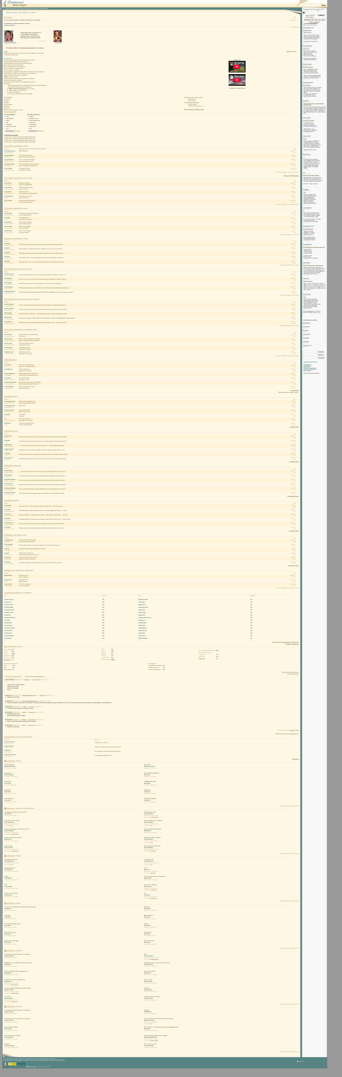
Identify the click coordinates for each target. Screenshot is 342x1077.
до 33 (312, 20)
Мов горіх (146, 988)
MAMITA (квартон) (23, 151)
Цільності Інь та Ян (33, 118)
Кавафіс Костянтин (143, 599)
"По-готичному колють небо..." (29, 695)
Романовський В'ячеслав (144, 617)
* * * (304, 157)
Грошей (31, 116)
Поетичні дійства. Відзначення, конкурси (155, 1035)
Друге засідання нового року (152, 846)
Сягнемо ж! (8, 996)
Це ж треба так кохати (150, 1044)
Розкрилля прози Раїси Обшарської (15, 979)
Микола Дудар (8, 278)
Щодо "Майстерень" (14, 1058)
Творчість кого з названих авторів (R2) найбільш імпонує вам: (20, 140)
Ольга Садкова (307, 117)
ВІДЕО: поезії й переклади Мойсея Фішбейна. (15, 75)
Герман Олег (8, 615)
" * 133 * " (7, 219)
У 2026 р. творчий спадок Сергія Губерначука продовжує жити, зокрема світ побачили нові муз (43, 309)
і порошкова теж (148, 859)
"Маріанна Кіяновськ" (9, 511)
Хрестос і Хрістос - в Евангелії (11, 70)
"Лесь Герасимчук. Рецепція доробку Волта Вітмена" (107, 751)
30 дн (318, 311)
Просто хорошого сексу (34, 120)
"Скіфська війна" (8, 585)
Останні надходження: (308, 311)
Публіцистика (29, 8)
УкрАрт (322, 9)
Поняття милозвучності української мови (14, 66)
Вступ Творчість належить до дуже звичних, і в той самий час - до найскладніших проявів (41, 493)
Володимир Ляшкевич (10, 479)
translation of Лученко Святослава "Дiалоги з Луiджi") (32, 548)
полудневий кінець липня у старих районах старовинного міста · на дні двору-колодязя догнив (43, 454)
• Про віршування (307, 365)
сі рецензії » (295, 759)
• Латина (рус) (306, 366)
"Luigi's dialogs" (8, 550)
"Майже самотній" (9, 450)
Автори (6, 8)
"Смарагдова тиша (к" (9, 403)
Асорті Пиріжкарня (9, 679)
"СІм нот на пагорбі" (150, 971)
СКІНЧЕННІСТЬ (9, 798)
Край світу (147, 907)
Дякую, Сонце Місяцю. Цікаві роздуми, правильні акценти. (21, 721)
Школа (314, 9)
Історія (323, 19)
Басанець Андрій (9, 607)
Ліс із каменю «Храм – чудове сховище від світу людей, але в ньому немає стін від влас (41, 257)
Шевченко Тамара (9, 989)
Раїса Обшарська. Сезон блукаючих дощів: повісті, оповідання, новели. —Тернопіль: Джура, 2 (42, 322)
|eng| (46, 8)
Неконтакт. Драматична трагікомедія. (154, 876)
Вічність (323, 20)
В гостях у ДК (191, 100)
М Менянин (306, 278)
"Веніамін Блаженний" (9, 340)
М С (41, 701)
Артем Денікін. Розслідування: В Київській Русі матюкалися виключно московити (24, 71)
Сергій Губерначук (9, 304)
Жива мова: (7, 83)
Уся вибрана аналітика (293, 496)
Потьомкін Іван (8, 633)
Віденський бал (148, 915)
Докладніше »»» (8, 660)
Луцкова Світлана (9, 599)
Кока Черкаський (307, 244)
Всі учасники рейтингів (284, 642)
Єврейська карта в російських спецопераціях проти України (19, 78)
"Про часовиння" (8, 165)
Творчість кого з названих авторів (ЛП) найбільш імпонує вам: (20, 142)
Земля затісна (32, 126)
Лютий (304, 138)
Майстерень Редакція (9, 25)
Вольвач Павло (8, 630)
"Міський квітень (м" (9, 407)
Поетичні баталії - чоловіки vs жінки (14, 68)
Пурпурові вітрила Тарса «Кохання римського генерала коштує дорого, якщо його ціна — (41, 253)
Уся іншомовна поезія (293, 565)
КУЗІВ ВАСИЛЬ (8, 878)
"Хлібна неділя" (8, 476)
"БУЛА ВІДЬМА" (8, 375)
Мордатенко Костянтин (10, 754)
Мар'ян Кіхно (8, 423)
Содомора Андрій (9, 635)
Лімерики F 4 (306, 48)
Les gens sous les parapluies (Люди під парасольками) (20, 907)
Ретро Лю (7, 548)
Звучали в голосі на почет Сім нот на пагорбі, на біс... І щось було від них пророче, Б (40, 283)
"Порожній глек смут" (9, 193)
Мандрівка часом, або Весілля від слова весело (18, 962)
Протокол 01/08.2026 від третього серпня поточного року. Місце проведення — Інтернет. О (42, 274)
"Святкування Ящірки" (10, 420)
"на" (5, 366)
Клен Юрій (7, 620)
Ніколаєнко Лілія (9, 604)
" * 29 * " (6, 416)
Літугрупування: (152, 663)
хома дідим (306, 189)
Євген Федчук (306, 262)
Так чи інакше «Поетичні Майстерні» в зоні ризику (158, 1018)
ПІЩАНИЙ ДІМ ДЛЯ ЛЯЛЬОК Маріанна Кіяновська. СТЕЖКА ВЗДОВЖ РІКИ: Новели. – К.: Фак (42, 510)
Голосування (306, 9)
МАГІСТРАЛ (22, 405)
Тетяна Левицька (9, 287)
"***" (5, 202)
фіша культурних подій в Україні (288, 392)
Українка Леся (58, 42)
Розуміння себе (33, 124)
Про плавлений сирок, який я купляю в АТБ (314, 247)
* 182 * (304, 192)
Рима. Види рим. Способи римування (13, 65)
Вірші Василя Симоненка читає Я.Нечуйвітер (19, 87)
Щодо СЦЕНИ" (47, 1058)
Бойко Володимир (143, 638)
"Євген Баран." (8, 507)
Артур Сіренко (8, 183)
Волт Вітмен (8, 557)
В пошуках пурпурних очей (12, 923)
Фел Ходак (305, 330)
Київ (5, 667)
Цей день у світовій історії (11, 55)
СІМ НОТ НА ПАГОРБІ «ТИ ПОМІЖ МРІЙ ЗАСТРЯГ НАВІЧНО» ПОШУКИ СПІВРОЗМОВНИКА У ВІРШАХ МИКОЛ (47, 318)
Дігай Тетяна (8, 964)
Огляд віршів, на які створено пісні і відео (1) (157, 962)
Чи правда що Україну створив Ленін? (16, 812)
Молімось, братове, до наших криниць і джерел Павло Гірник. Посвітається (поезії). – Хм (41, 528)
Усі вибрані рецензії (294, 531)
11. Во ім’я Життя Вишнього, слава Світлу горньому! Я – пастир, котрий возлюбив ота (41, 445)
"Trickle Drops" (8, 559)
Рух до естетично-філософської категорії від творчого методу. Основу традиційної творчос (42, 480)
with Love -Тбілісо (30, 88)
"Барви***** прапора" (9, 249)
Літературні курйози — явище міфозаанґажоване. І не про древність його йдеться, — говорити (43, 515)
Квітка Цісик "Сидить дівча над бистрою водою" (20, 93)
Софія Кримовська (15, 993)
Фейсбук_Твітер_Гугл (11, 126)
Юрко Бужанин (8, 222)
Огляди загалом (295, 27)
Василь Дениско (9, 457)
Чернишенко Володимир (10, 42)
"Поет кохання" (8, 288)
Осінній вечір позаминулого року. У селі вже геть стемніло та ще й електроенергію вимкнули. (42, 458)
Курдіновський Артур (10, 766)
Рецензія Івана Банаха (11, 1027)
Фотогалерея (307, 19)
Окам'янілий (147, 932)
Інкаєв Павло (147, 774)
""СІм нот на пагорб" (9, 319)
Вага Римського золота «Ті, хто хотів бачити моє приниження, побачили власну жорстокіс (41, 262)
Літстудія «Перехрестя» (154, 669)
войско (6, 876)
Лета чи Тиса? (148, 979)
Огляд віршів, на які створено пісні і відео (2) (18, 954)
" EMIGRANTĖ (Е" (9, 546)
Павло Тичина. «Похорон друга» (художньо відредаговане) (161, 1027)
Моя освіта (147, 764)
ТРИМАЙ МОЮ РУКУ (150, 781)
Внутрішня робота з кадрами (152, 837)
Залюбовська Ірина (143, 607)
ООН (7, 116)
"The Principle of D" (9, 489)
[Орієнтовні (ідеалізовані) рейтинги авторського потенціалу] (5, 597)
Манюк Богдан (8, 622)
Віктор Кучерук (306, 154)
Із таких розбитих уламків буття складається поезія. (20, 708)
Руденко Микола (142, 630)
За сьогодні (292, 730)
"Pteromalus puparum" (9, 161)
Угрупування (307, 20)
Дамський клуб (192, 99)
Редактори (275, 642)
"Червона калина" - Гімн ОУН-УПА (17, 90)
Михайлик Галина (9, 612)
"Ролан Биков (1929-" (9, 349)
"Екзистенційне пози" (9, 494)
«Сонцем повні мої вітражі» (152, 996)
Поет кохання (8, 846)
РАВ (6, 885)
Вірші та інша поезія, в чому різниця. (27, 148)
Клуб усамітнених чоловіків (192, 102)
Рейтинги (35, 8)
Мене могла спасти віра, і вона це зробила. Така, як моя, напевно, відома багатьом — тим (41, 450)
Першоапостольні (10, 868)
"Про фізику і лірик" (9, 515)
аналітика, (24, 12)
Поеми (11, 8)
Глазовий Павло (142, 622)
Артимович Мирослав (10, 617)
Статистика (42, 8)
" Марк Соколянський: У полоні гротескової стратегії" (107, 747)
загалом (297, 172)
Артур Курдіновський (308, 27)
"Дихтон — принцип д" (10, 481)
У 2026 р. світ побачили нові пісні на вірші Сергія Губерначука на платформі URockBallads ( (42, 305)
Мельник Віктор (8, 625)
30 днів (292, 172)
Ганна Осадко (8, 364)
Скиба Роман (141, 602)
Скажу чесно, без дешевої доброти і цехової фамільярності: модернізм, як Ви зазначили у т (42, 476)
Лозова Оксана (142, 612)
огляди (32, 12)
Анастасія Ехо (306, 326)
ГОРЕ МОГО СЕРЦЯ (150, 798)
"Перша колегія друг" (9, 275)
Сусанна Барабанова (10, 373)
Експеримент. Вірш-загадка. (13, 1035)
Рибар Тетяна (141, 609)
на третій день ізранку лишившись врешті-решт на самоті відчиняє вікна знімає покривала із (42, 441)
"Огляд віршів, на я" (9, 305)
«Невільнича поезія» (153, 667)
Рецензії (22, 8)
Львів (5, 665)
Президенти (9, 124)
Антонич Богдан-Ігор (10, 741)
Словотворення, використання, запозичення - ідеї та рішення (20, 73)
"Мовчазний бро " (8, 184)
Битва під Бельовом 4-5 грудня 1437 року (313, 265)
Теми (311, 9)
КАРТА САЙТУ (6, 1058)
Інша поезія (16, 8)
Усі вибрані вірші (294, 390)
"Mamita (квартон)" (9, 152)
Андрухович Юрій (9, 746)
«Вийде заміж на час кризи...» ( (196, 106)
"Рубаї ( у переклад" (9, 383)
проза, (15, 12)
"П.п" (145, 893)
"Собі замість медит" (9, 170)
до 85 (319, 20)
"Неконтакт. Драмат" (9, 223)
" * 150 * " (7, 455)
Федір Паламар (8, 444)
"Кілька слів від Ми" (9, 314)
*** (303, 210)
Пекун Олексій (8, 579)
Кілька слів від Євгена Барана (152, 829)
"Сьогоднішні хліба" (9, 472)
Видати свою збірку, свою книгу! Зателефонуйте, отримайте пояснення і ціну (24, 53)
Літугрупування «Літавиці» (155, 665)
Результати (18, 131)
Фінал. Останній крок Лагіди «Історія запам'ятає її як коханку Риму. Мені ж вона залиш (41, 244)
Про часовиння (307, 85)
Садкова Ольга (8, 695)
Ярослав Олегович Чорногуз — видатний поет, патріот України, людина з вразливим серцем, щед (43, 288)
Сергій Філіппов (8, 369)
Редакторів (202, 658)
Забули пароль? (309, 17)
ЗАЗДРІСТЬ (147, 790)
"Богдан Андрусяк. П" (9, 520)
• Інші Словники (307, 370)
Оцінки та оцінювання (41, 148)
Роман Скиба (8, 514)
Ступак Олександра (9, 1045)
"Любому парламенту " (10, 379)
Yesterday (7, 915)
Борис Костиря (306, 136)
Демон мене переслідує (12, 940)
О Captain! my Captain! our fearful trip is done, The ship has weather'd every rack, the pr (40, 562)
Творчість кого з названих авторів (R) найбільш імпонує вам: (20, 138)
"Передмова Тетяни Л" (10, 293)
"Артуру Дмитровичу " (10, 485)
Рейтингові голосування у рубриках (13, 80)
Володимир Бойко (307, 45)
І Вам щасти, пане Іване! (13, 697)
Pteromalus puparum (308, 67)
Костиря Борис (8, 701)
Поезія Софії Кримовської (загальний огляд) (17, 988)
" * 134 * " (7, 442)
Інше (7, 128)
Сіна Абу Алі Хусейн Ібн (10, 382)
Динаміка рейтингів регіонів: (11, 663)
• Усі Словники (306, 364)
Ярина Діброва (306, 322)
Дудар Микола (142, 604)
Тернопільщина (8, 669)
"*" (5, 370)
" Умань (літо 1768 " (9, 228)
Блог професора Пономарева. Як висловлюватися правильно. (20, 60)
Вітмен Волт (8, 750)
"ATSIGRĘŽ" (7, 541)
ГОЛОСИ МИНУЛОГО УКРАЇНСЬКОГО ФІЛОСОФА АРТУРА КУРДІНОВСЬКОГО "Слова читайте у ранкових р (46, 292)
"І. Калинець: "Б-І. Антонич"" (101, 742)
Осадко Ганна (8, 602)
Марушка (146, 1010)
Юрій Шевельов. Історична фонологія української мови (18, 63)
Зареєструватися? (310, 15)
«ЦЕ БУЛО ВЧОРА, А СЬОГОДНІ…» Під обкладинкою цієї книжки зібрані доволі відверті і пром (43, 313)
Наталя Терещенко (9, 386)
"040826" (6, 197)
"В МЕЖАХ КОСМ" (9, 388)
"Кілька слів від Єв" (9, 279)
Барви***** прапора (307, 281)
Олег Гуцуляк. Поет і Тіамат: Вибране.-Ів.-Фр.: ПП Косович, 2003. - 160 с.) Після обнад (40, 506)
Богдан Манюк (8, 321)
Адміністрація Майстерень (150, 1037)
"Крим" (6, 437)
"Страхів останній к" (9, 353)
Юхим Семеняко (8, 470)
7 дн (315, 311)
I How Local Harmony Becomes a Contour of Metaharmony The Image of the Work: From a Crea (42, 489)
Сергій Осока (141, 633)
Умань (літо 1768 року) (150, 885)
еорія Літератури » (293, 674)
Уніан (316, 19)
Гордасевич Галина (9, 609)
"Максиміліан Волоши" (10, 336)
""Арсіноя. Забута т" (9, 245)
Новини (312, 19)
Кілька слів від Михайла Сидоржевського (16, 971)
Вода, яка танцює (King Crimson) (311, 175)
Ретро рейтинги (295, 642)
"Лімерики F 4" (8, 157)
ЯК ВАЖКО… (8, 781)
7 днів (319, 312)
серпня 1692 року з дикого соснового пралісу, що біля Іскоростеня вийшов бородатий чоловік (42, 437)
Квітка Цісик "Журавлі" (14, 92)
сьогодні (315, 312)
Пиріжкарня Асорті (9, 273)
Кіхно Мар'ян (147, 894)
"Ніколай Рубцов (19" (9, 344)
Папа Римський (10, 118)
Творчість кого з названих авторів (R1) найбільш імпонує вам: (20, 137)
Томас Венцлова (9, 540)
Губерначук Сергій (9, 955)
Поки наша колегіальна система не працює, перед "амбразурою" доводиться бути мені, (42, 471)
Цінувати (7, 1044)
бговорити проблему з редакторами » (287, 733)
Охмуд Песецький (9, 449)
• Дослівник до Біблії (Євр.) (310, 368)
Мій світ (146, 923)
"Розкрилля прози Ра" (9, 323)
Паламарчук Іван (142, 627)
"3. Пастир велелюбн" (9, 446)
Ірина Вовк (306, 100)
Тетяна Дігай (8, 509)
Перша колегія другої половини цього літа (17, 829)
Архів (145, 954)
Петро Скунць (8, 377)
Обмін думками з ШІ (150, 812)
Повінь (24, 719)
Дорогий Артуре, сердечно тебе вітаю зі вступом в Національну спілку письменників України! (42, 484)
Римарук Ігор (141, 620)
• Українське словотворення (310, 361)
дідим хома (31, 706)
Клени (304, 297)
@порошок (26, 679)
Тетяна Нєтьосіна (307, 345)
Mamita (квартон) (307, 30)
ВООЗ (7, 120)
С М (304, 172)
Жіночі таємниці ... (193, 104)
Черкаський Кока (148, 981)
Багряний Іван (8, 638)
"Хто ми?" (7, 581)
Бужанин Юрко (147, 878)
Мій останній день (149, 940)
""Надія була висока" (9, 189)
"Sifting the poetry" (8, 554)
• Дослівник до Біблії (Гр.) (309, 369)
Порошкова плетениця (11, 859)
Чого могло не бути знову (12, 820)
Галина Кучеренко (307, 207)
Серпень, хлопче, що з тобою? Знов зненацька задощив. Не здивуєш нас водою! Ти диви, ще (42, 279)
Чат (320, 19)
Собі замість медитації (308, 120)
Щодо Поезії (22, 1058)
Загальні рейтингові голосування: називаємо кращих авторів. (19, 82)
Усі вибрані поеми (294, 427)
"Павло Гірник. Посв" (9, 528)
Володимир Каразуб (308, 82)
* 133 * (146, 868)
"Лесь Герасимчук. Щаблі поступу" (102, 755)
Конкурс (318, 9)
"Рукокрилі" (7, 459)
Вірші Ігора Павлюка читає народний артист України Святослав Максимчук (27, 85)
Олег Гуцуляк (8, 505)
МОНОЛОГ (8, 790)
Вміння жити (32, 122)
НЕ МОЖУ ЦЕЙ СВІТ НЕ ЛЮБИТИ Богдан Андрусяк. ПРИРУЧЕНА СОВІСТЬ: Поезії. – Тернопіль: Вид (44, 519)
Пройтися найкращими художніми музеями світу (16, 61)
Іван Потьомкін (8, 200)
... (320, 311)
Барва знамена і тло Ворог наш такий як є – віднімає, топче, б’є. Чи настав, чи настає (40, 248)
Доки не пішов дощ (10, 932)
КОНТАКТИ (53, 1058)
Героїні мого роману (308, 229)
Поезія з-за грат (13, 77)
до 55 (316, 20)
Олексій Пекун (8, 813)
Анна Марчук (306, 337)
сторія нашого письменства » (290, 672)
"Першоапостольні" (9, 215)
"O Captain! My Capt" (9, 563)
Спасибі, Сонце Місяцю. (13, 726)
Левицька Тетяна (9, 847)
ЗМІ (7, 122)
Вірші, (9, 12)
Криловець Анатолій (10, 627)
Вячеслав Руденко (307, 64)
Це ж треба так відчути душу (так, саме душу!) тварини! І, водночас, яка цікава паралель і (41, 523)
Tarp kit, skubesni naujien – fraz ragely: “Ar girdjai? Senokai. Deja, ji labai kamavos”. (39, 545)
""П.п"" (6, 424)
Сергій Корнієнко (9, 522)
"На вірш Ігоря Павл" (9, 524)
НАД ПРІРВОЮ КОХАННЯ (151, 773)
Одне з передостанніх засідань (153, 820)
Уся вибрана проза (294, 461)
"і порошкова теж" (9, 411)
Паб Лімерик (306, 341)
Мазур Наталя (141, 615)
